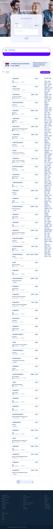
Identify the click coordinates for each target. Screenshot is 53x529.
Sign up (49, 2)
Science (46, 502)
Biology (3, 498)
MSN (51, 208)
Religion (46, 246)
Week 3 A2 (14, 248)
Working (14, 368)
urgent (45, 81)
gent (49, 157)
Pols (13, 432)
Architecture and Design (16, 358)
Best (48, 228)
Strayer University (47, 508)
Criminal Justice (47, 150)
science (49, 114)
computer (46, 135)
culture (46, 211)
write (45, 178)
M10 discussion (15, 288)
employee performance (16, 280)
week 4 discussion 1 (16, 208)
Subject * (16, 23)
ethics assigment (15, 376)
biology (46, 147)
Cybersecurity (46, 185)
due (45, 99)
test (45, 218)
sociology (50, 135)
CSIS (33, 294)
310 (13, 184)
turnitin (45, 249)
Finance (50, 94)
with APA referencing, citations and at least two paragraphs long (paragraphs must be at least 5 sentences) (20, 440)
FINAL (45, 198)
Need (32, 254)
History (24, 501)
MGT (45, 193)
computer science (47, 170)
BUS (33, 94)
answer (46, 157)
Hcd (13, 80)
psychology (46, 97)
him (33, 246)
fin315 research (15, 176)
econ (49, 180)
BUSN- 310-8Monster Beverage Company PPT (20, 416)
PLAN (49, 256)
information (49, 155)
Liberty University (47, 505)
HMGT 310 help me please (17, 384)
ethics (48, 112)
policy (50, 201)
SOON (36, 254)
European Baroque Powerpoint (18, 360)
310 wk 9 (14, 256)
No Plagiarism (46, 104)
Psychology (46, 499)
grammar (46, 256)
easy (45, 127)
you (50, 185)
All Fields (13, 50)
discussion (50, 84)
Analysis (46, 132)
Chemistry (3, 501)
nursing (46, 84)
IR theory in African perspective (18, 232)
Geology (3, 505)
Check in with (15, 392)
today (45, 160)
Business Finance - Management (18, 102)
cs (48, 175)
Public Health (46, 226)
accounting (46, 107)
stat (48, 147)
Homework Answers (5, 513)
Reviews (3, 517)
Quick (49, 160)
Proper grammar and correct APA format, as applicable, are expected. (20, 344)
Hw (45, 130)
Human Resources (47, 244)
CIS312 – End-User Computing (18, 160)
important (46, 109)
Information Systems (26, 504)
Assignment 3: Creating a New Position (20, 128)
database (46, 239)
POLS (33, 110)
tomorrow (46, 140)
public (50, 231)
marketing (49, 99)
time (45, 236)
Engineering (4, 508)
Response (46, 206)
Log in (46, 2)
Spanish (24, 498)
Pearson (46, 102)
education (50, 109)
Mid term (14, 424)
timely (50, 173)
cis (33, 158)
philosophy (46, 173)
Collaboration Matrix (16, 88)
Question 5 (14, 112)
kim (51, 150)
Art (45, 137)
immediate (49, 221)
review (48, 236)
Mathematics (25, 508)
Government (25, 499)
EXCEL (48, 145)
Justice (46, 180)
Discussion (14, 104)
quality (48, 130)
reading (50, 132)
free (50, 226)
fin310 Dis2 (14, 320)
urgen (49, 239)
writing (45, 89)
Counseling (49, 198)
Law (24, 505)
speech (48, 218)
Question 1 (14, 192)
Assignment (46, 92)
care (48, 193)
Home (10, 50)
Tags (3, 516)
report (45, 175)
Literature (24, 507)
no (50, 119)
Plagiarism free (47, 208)
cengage (49, 117)
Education (14, 86)
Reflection (46, 203)
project (46, 117)
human (50, 163)
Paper (49, 89)
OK (45, 165)
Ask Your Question (45, 72)
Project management (47, 190)
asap (49, 81)
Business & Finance (16, 94)
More (36, 25)
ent (48, 211)
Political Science (47, 498)
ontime (45, 254)
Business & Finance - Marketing (17, 142)
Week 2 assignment (16, 264)
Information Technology (48, 216)
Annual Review (15, 136)
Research (46, 94)
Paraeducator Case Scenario (17, 152)
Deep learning (15, 216)
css (33, 302)
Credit (13, 200)
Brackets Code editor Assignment (19, 296)
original (46, 168)
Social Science (47, 504)
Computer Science (16, 158)
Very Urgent (46, 213)
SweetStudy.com (16, 527)
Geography (4, 504)
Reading (46, 501)
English (24, 495)
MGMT (33, 278)
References (46, 201)
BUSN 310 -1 (14, 120)
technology (49, 183)
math (50, 107)
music (45, 221)
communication (47, 152)
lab (49, 206)
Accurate (46, 188)
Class (49, 249)
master (49, 251)
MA (49, 188)
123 (45, 228)
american (46, 241)
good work (46, 231)
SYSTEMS (50, 241)
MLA (45, 183)
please (45, 114)
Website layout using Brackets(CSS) (19, 304)
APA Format (46, 122)
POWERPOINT (47, 142)
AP (48, 178)
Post (45, 155)
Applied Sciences (15, 78)
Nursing (14, 262)
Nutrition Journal (15, 328)
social (48, 137)
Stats (45, 251)
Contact (3, 519)
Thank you (48, 223)
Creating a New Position (17, 96)
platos (49, 168)
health (33, 206)
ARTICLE (49, 165)
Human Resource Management (17, 182)
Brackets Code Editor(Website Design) (19, 456)
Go (26, 38)
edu (45, 145)
